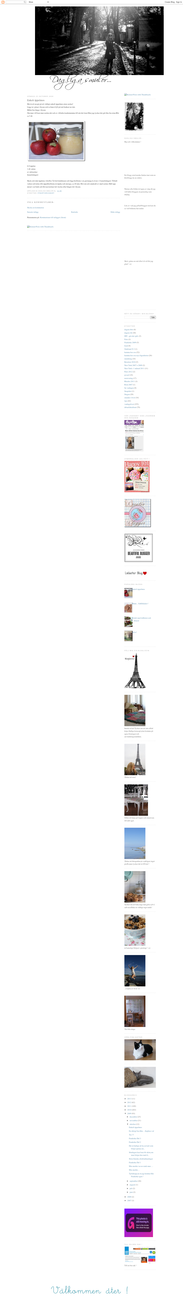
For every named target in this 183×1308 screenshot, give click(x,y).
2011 (129, 1106)
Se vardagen (129, 388)
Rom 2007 (128, 384)
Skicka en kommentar (35, 207)
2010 (129, 1109)
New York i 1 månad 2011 (134, 368)
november (134, 1120)
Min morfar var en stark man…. (141, 1166)
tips (125, 401)
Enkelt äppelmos (35, 100)
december (134, 1116)
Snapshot (128, 391)
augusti (133, 1184)
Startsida (74, 212)
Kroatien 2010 (130, 362)
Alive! (134, 632)
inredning (128, 358)
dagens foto (128, 329)
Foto (126, 339)
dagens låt (128, 332)
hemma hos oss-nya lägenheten (136, 355)
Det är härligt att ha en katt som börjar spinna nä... (141, 1147)
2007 (129, 1200)
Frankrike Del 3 (135, 1138)
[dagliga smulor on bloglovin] (135, 687)
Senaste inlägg (32, 212)
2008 (129, 1196)
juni (131, 1192)
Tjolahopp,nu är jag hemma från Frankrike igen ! (141, 1175)
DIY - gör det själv (131, 336)
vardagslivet (129, 404)
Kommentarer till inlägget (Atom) (53, 217)
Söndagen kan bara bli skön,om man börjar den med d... (141, 1153)
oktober (133, 1124)
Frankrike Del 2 (135, 1142)
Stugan (127, 394)
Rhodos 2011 (129, 381)
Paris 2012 (128, 371)
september (134, 1181)
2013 (129, 1098)
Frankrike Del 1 (135, 1162)
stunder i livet (129, 397)
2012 (129, 1102)
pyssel (126, 375)
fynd (126, 345)
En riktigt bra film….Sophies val (141, 1131)
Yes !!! (131, 1134)
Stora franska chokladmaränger (141, 1158)
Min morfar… (134, 1170)
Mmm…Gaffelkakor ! (140, 603)
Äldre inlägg (115, 212)
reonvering (128, 378)
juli (131, 1188)
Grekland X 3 (129, 349)
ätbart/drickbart (46, 193)
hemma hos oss (130, 352)
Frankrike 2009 (130, 342)
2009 (129, 1113)
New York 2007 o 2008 (133, 365)
